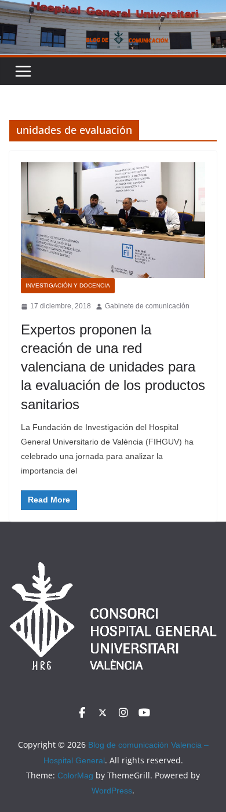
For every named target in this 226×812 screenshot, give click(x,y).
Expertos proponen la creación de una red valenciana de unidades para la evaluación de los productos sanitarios (113, 367)
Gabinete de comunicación (147, 306)
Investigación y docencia (67, 285)
